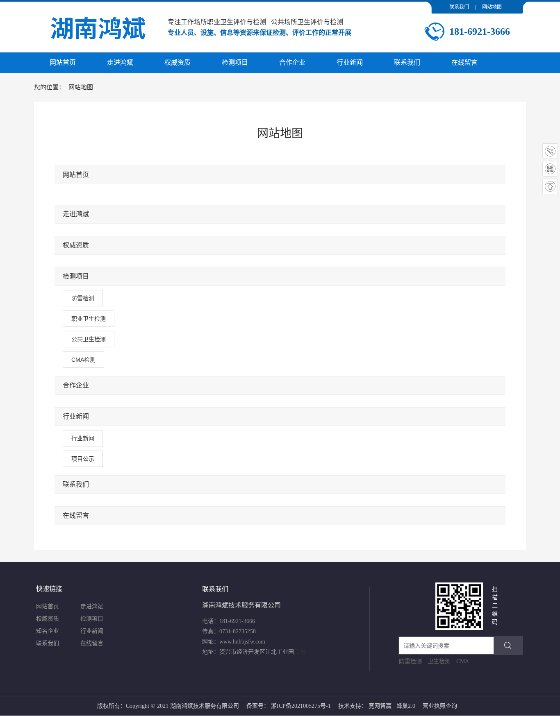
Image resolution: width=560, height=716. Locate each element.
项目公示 (82, 458)
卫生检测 (439, 661)
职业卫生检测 (88, 318)
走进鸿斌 (76, 214)
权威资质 (76, 245)
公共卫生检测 (88, 339)
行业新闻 (76, 416)
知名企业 (47, 631)
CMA (462, 661)
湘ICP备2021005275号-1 (301, 706)
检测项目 (76, 276)
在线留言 (76, 515)
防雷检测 (82, 298)
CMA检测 (83, 359)
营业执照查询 (440, 706)
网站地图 (492, 7)
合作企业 (76, 385)
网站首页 (76, 174)
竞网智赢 (380, 706)
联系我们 (459, 7)
